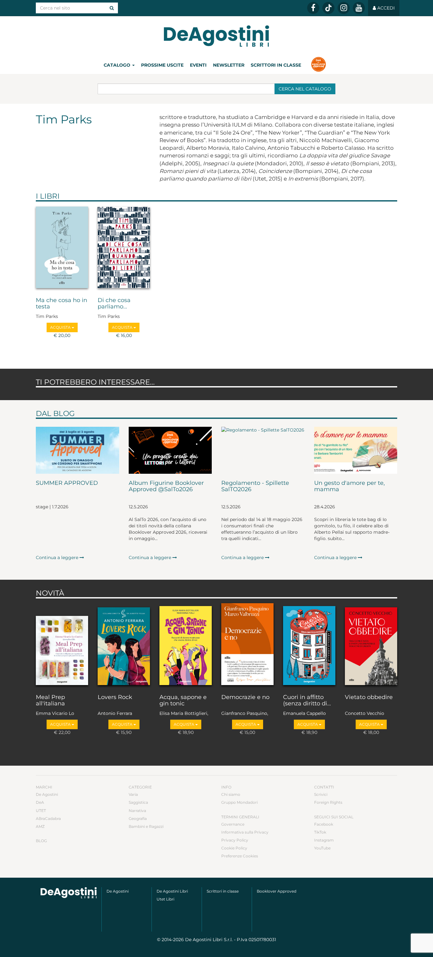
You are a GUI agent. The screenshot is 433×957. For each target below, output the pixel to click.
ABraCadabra (48, 818)
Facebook (323, 824)
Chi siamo (230, 794)
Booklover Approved (276, 891)
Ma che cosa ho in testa (61, 303)
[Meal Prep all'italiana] (62, 645)
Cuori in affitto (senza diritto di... (307, 700)
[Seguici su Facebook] (313, 8)
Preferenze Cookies (239, 856)
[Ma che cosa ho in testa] (62, 248)
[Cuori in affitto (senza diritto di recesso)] (309, 645)
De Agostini (47, 794)
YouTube (322, 848)
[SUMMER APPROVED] (77, 450)
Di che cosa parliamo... (114, 303)
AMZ (40, 826)
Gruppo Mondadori (239, 802)
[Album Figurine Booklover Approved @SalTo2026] (170, 450)
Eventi (198, 65)
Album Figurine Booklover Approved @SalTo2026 (166, 486)
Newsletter (228, 65)
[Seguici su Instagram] (344, 8)
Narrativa (137, 810)
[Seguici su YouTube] (359, 8)
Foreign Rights (328, 802)
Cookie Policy (234, 848)
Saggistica (138, 802)
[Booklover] (318, 65)
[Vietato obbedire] (371, 645)
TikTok (320, 832)
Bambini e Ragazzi (146, 826)
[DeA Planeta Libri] (69, 892)
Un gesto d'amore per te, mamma (349, 486)
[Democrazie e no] (247, 645)
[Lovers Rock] (124, 645)
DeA (40, 802)
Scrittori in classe (276, 65)
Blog (41, 840)
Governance (232, 824)
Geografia (138, 818)
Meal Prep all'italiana (50, 700)
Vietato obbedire (369, 697)
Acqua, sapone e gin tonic (183, 700)
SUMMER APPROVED (67, 483)
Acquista (61, 327)
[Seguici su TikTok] (328, 8)
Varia (133, 794)
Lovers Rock (115, 697)
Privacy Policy (234, 840)
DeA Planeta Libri (216, 36)
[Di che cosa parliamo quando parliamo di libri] (124, 248)
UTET (41, 810)
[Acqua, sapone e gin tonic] (185, 645)
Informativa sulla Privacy (244, 832)
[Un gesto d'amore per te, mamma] (355, 450)
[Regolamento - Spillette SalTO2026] (263, 450)
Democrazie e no (245, 697)
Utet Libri (165, 899)
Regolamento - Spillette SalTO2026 (255, 486)
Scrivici (320, 794)
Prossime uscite (162, 65)
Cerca (305, 89)
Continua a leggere (58, 557)
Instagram (324, 840)
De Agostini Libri (172, 891)
